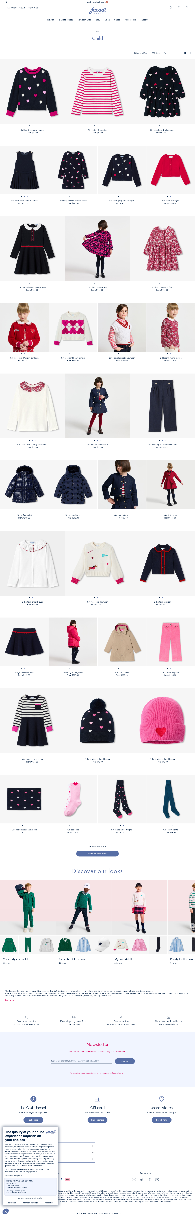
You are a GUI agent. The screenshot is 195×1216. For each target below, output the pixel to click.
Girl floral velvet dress (97, 287)
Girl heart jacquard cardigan (122, 200)
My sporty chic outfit (15, 959)
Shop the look (44, 960)
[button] (51, 20)
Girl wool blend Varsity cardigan (24, 358)
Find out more (97, 1120)
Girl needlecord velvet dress (162, 130)
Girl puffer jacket (24, 515)
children (72, 1193)
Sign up (125, 1061)
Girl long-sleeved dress (32, 759)
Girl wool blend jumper (97, 602)
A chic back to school (72, 959)
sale (142, 1195)
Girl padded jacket (73, 515)
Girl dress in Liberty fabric (162, 287)
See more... (9, 1000)
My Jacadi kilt (123, 959)
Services (33, 8)
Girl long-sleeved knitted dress (73, 200)
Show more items (97, 853)
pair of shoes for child (30, 993)
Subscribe (33, 1120)
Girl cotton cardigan (162, 602)
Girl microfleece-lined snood (24, 829)
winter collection (185, 1193)
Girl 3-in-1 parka (122, 672)
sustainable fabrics (164, 1201)
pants (187, 1191)
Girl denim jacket (121, 515)
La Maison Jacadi (16, 8)
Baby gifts (72, 1199)
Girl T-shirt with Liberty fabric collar (32, 444)
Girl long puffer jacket (73, 672)
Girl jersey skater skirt (24, 672)
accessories (61, 1193)
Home (96, 31)
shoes (88, 1191)
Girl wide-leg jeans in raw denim (162, 444)
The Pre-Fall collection (97, 2)
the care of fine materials (95, 1201)
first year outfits (135, 1197)
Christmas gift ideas (95, 1195)
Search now (161, 1120)
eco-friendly (123, 1201)
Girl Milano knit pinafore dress (24, 200)
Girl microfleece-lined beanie (97, 759)
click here (121, 1073)
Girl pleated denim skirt (97, 444)
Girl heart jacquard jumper (32, 130)
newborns (159, 1191)
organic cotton (144, 1201)
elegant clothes (119, 1199)
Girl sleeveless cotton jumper (122, 358)
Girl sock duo (73, 829)
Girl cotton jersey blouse (32, 602)
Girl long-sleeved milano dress (32, 287)
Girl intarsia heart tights (122, 829)
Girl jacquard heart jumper (73, 358)
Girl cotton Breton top (97, 130)
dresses (174, 1191)
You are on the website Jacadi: (97, 1213)
